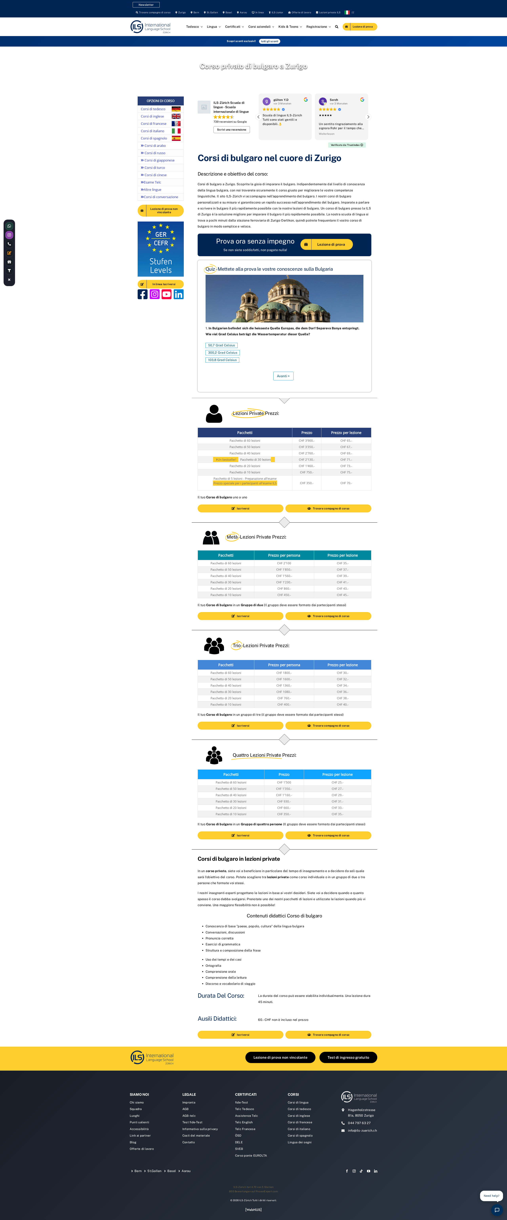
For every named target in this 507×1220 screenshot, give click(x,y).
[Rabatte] (9, 262)
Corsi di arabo (155, 145)
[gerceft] (161, 223)
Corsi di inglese (152, 116)
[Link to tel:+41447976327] (9, 244)
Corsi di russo (154, 153)
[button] (368, 117)
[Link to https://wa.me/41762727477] (9, 226)
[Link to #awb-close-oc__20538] (9, 280)
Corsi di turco (154, 167)
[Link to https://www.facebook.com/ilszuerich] (143, 294)
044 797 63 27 (359, 1123)
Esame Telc (152, 182)
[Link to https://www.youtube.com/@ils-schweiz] (167, 294)
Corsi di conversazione (161, 197)
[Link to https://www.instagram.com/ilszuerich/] (155, 294)
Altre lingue (152, 189)
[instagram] (354, 1171)
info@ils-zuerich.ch (362, 1130)
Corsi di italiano (152, 131)
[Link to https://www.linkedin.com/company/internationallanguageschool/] (179, 294)
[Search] (336, 27)
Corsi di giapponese (159, 160)
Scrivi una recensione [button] (231, 129)
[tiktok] (361, 1171)
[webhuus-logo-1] (253, 1209)
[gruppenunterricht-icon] (152, 1051)
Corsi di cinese (155, 175)
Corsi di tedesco (153, 109)
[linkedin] (375, 1171)
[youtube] (368, 1171)
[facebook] (347, 1171)
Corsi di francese (154, 123)
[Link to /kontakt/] (9, 253)
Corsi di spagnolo (154, 138)
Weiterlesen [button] (270, 133)
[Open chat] (497, 1210)
